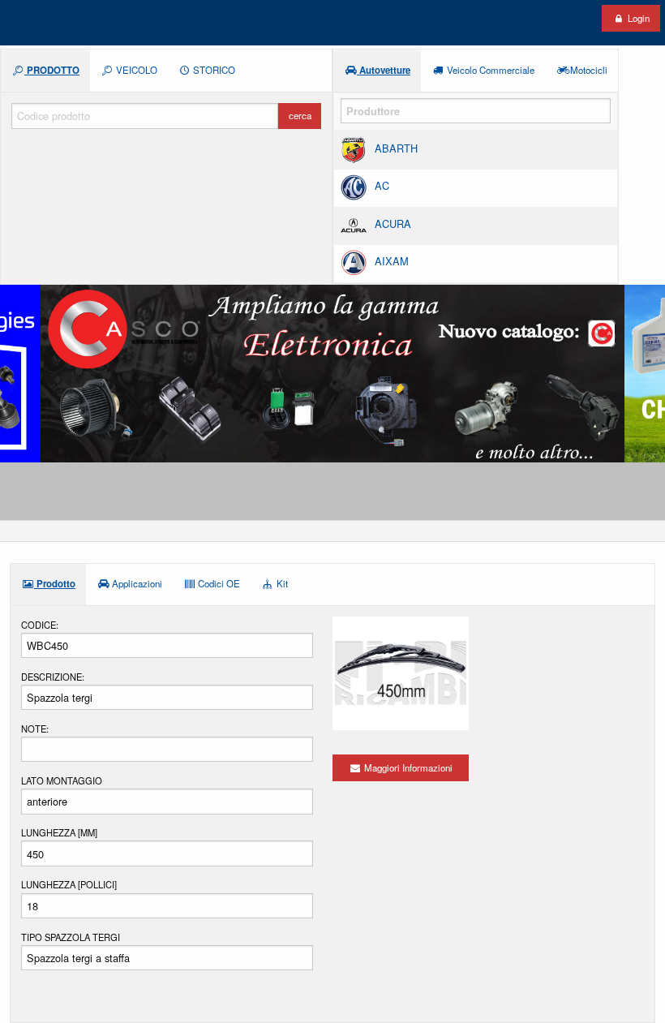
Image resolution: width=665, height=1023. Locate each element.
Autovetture (383, 70)
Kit (281, 583)
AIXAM (392, 261)
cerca (300, 115)
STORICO (213, 69)
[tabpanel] (332, 373)
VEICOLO (135, 69)
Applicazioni (135, 583)
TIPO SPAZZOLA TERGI (70, 937)
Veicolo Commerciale (489, 69)
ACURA (393, 223)
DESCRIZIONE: (52, 676)
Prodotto (54, 584)
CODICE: (39, 624)
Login (637, 17)
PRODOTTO (51, 70)
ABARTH (396, 148)
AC (382, 186)
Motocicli (587, 69)
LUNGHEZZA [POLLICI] (69, 884)
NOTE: (35, 728)
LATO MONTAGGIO (61, 780)
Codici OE (217, 583)
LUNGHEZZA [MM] (59, 832)
